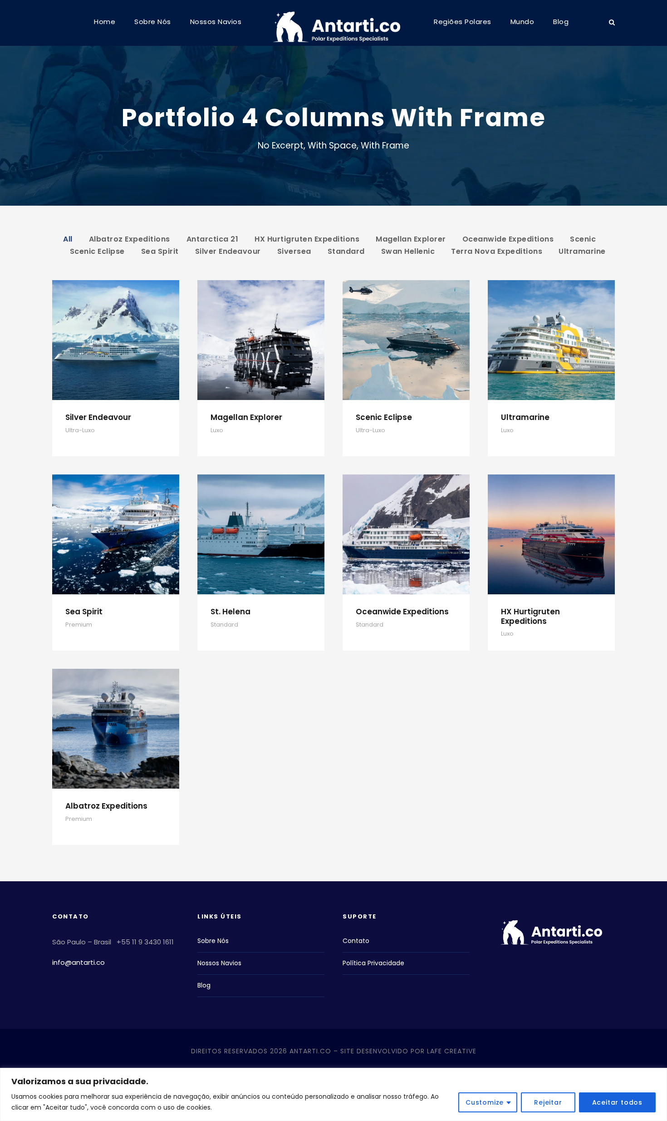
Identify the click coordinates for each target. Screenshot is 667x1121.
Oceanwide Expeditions (508, 239)
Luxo (217, 430)
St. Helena (230, 611)
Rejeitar (548, 1102)
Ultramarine (582, 251)
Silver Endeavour (228, 251)
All (68, 239)
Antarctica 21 (212, 239)
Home (104, 21)
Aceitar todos (617, 1102)
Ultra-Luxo (80, 430)
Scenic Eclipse (97, 251)
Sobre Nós (152, 21)
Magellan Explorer (411, 239)
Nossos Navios (216, 21)
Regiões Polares (462, 21)
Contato (356, 940)
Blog (561, 21)
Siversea (294, 251)
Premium (78, 624)
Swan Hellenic (408, 251)
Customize (485, 1102)
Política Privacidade (373, 963)
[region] (333, 1094)
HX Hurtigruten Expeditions (307, 239)
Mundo (522, 21)
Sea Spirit (160, 251)
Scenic (583, 239)
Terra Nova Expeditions (496, 251)
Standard (346, 251)
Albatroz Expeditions (129, 239)
